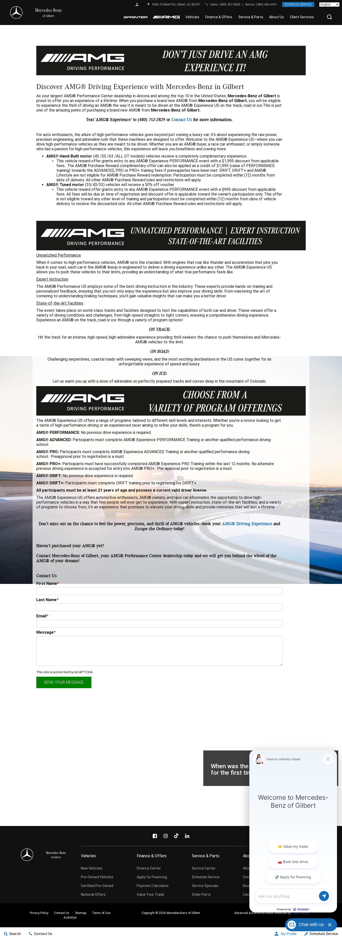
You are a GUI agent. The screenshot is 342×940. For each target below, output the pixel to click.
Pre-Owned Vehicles (97, 877)
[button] (329, 17)
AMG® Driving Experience (247, 524)
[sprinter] (135, 17)
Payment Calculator (153, 886)
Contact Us (182, 120)
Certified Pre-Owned (97, 886)
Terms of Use (101, 913)
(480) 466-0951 (266, 4)
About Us (276, 17)
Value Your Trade (150, 894)
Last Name (47, 599)
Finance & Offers (218, 17)
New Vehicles (91, 868)
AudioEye (70, 917)
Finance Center (149, 868)
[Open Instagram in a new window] (165, 836)
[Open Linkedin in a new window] (187, 836)
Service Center (204, 868)
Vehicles (192, 17)
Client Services (302, 17)
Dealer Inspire (300, 913)
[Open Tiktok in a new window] (176, 836)
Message (46, 632)
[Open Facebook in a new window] (154, 836)
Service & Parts (250, 17)
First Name (47, 583)
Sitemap (80, 913)
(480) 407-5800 (229, 4)
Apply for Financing (152, 877)
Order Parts (201, 894)
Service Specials (205, 886)
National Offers (93, 894)
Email (42, 616)
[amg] (166, 17)
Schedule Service (298, 4)
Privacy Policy (39, 913)
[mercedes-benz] (16, 12)
